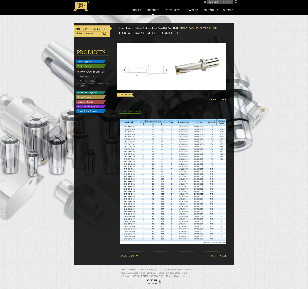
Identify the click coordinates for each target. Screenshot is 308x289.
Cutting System (84, 66)
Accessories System (87, 92)
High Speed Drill (87, 76)
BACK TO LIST (128, 255)
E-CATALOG (191, 10)
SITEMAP (228, 10)
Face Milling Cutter (88, 81)
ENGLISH (213, 2)
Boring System (84, 97)
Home (121, 28)
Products (130, 28)
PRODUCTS (153, 10)
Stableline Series (85, 102)
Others (83, 86)
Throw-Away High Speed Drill (93, 72)
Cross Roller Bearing (87, 111)
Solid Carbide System (87, 106)
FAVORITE (125, 94)
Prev (213, 99)
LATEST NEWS (172, 10)
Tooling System (84, 61)
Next (222, 99)
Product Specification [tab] (130, 111)
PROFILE (136, 10)
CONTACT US (210, 10)
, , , (156, 273)
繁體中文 (226, 2)
